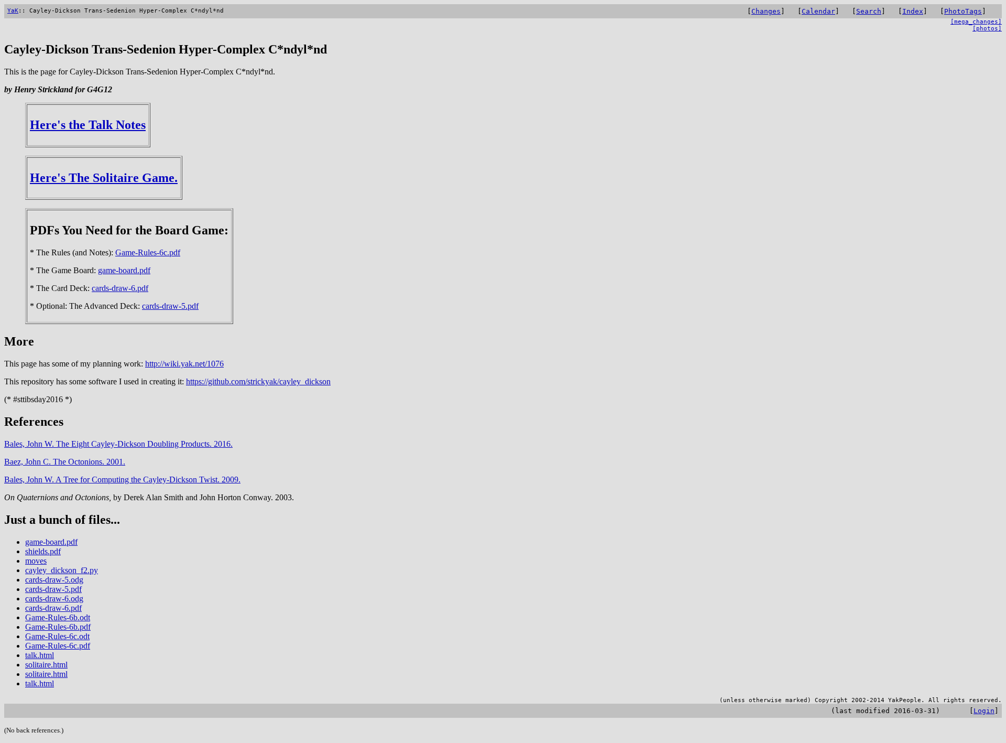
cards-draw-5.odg (54, 579)
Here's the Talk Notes (88, 125)
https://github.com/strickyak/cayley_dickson (258, 381)
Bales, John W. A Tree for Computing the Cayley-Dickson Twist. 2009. (122, 479)
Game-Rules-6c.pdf (147, 252)
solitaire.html (46, 664)
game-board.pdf (124, 270)
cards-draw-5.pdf (170, 305)
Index (912, 11)
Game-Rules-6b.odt (57, 617)
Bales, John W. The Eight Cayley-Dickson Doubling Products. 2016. (118, 443)
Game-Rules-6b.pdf (58, 626)
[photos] (987, 28)
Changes (766, 11)
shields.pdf (43, 551)
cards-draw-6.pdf (120, 288)
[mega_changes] (976, 21)
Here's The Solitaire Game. (104, 178)
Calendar (818, 11)
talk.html (39, 655)
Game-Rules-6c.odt (57, 636)
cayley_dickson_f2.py (61, 570)
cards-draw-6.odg (54, 598)
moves (36, 560)
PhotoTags (963, 11)
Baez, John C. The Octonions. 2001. (64, 461)
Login (984, 711)
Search (868, 11)
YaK (12, 10)
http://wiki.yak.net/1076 (184, 363)
